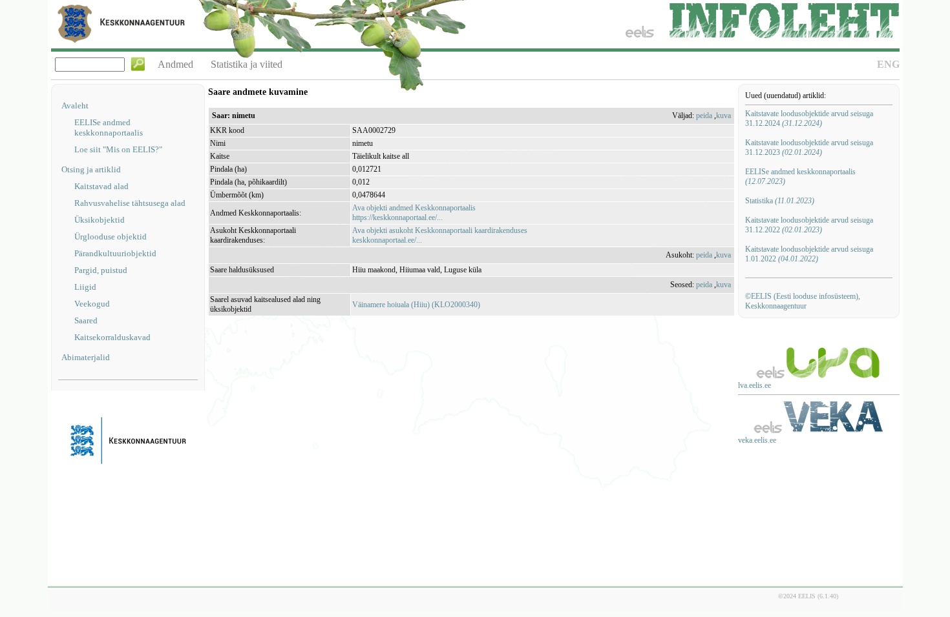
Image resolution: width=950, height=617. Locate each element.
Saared (86, 320)
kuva (723, 115)
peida (704, 115)
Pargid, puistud (100, 270)
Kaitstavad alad (101, 186)
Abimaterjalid (85, 357)
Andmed (175, 64)
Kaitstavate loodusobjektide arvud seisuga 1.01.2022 (809, 254)
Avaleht (75, 105)
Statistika (779, 200)
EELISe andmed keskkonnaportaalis (108, 127)
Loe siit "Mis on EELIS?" (118, 149)
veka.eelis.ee (757, 440)
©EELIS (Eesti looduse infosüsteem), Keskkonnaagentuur (802, 301)
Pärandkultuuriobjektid (115, 253)
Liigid (85, 287)
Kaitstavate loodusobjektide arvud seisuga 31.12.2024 (809, 118)
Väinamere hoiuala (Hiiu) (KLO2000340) (416, 304)
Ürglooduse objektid (110, 236)
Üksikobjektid (99, 220)
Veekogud (92, 303)
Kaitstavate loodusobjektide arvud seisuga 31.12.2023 (809, 147)
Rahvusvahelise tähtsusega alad (129, 203)
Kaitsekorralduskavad (112, 337)
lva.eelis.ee (754, 385)
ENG (888, 64)
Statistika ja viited (246, 64)
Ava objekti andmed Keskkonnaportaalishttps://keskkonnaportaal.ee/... (414, 212)
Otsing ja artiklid (91, 169)
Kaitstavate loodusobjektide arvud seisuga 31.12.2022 (809, 225)
